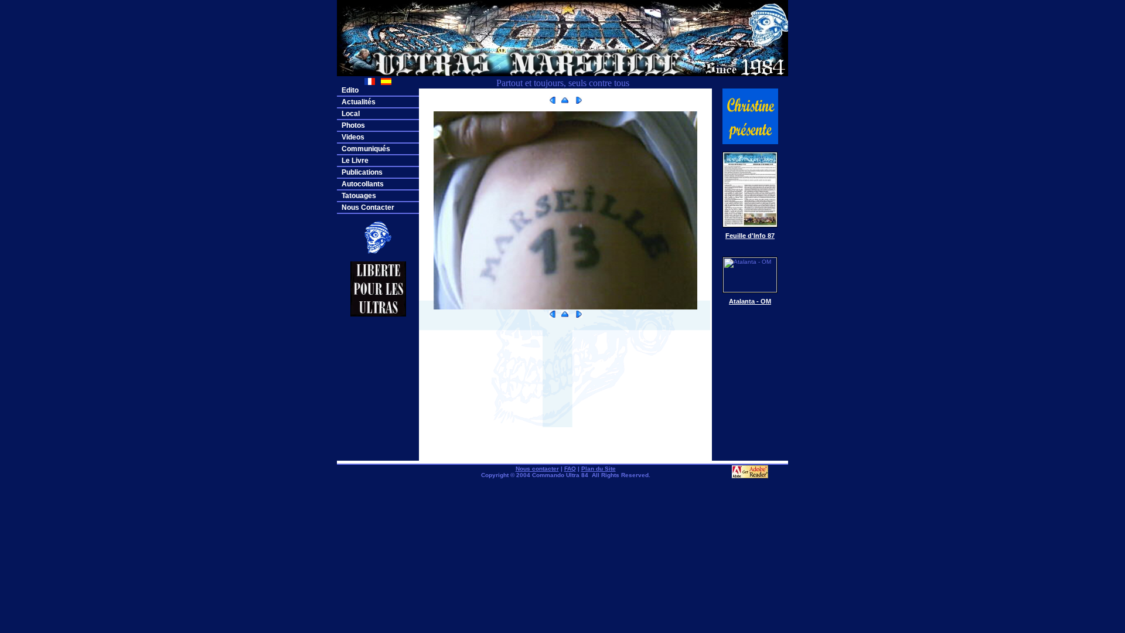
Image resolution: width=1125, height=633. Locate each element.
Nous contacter (537, 468)
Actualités (359, 102)
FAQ (570, 468)
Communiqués (366, 149)
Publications (362, 172)
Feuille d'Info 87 (750, 235)
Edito (350, 90)
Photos (353, 125)
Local (351, 114)
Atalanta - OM (750, 301)
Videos (353, 137)
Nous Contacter (368, 207)
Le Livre (355, 160)
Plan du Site (598, 468)
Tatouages (359, 196)
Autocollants (363, 184)
